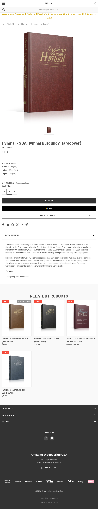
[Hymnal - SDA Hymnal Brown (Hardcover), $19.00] (16, 317)
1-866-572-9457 (50, 468)
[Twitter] (17, 224)
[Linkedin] (22, 224)
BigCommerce (53, 498)
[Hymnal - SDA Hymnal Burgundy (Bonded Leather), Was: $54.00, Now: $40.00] (81, 317)
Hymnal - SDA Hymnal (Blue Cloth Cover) (14, 391)
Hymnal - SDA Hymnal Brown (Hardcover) (15, 340)
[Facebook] (3, 224)
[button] (49, 235)
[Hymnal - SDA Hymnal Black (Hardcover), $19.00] (49, 317)
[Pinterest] (27, 224)
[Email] (8, 224)
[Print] (12, 224)
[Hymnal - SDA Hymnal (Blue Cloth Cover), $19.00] (16, 369)
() (94, 3)
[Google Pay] (49, 208)
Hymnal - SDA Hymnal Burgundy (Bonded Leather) (80, 340)
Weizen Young (53, 502)
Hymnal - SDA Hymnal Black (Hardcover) (46, 340)
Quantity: (6, 186)
